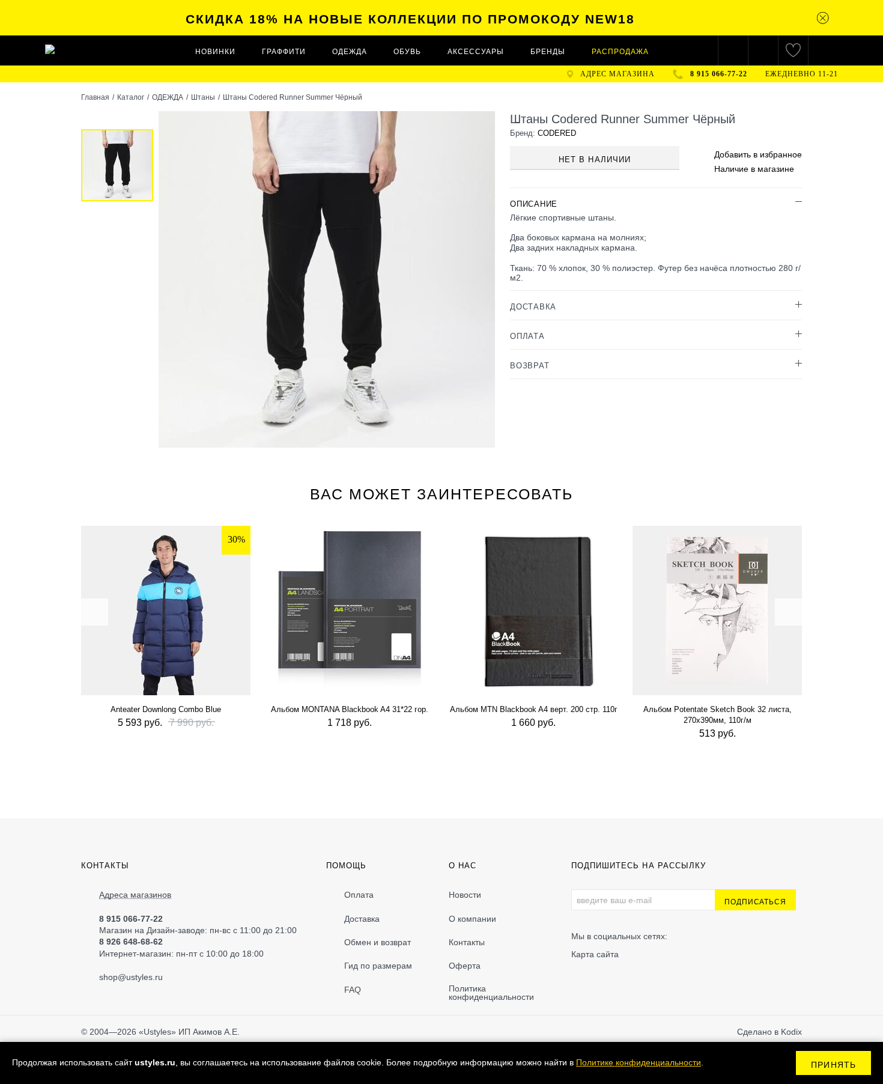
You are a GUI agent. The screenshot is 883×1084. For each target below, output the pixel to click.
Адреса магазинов (135, 895)
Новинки (215, 51)
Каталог (130, 97)
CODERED (557, 133)
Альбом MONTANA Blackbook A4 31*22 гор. (349, 709)
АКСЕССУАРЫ (476, 51)
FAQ (352, 989)
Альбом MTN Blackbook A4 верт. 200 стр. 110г (533, 709)
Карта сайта (595, 954)
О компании (472, 919)
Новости (465, 895)
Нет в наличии (595, 159)
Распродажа (620, 51)
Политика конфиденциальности (491, 992)
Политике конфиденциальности (638, 1062)
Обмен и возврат (377, 942)
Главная (95, 97)
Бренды (547, 51)
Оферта (465, 965)
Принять (833, 1065)
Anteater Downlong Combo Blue (166, 709)
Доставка (362, 919)
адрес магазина (617, 74)
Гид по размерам (378, 965)
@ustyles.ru (140, 977)
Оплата (359, 895)
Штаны (203, 97)
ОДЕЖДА (349, 51)
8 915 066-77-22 (718, 74)
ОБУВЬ (407, 51)
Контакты (467, 942)
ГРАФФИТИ (284, 51)
